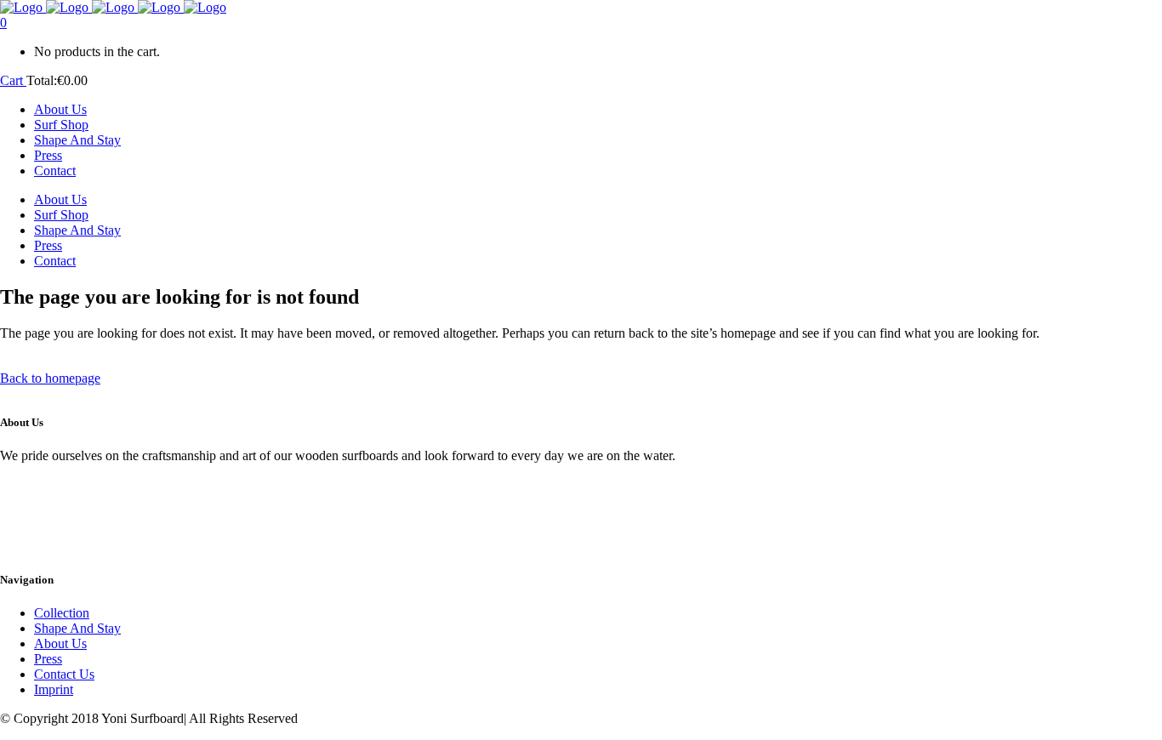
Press (48, 659)
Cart (13, 80)
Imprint (53, 689)
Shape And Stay (77, 628)
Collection (61, 613)
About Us (60, 643)
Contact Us (64, 674)
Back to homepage (50, 378)
